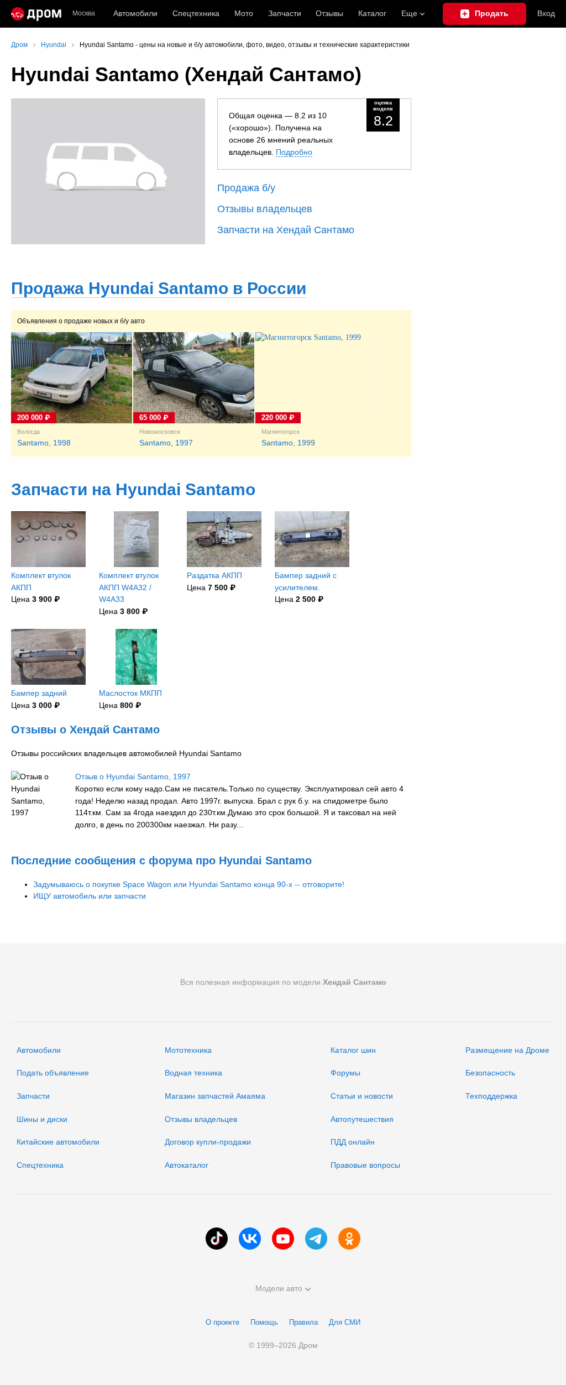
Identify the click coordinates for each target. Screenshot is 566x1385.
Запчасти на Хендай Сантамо (285, 229)
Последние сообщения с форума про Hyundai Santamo (161, 860)
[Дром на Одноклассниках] (349, 1238)
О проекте (222, 1322)
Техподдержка (491, 1096)
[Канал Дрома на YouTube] (283, 1238)
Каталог (372, 13)
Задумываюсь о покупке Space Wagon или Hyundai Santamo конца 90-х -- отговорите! (188, 884)
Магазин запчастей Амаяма (215, 1096)
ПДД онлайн (353, 1141)
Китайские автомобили (58, 1141)
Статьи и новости (362, 1096)
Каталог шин (353, 1050)
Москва (83, 13)
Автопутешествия (362, 1119)
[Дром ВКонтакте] (250, 1238)
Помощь (264, 1322)
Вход (546, 13)
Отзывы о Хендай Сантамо (85, 729)
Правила (303, 1322)
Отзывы (329, 13)
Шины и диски (42, 1119)
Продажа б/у (246, 187)
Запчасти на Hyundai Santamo (133, 489)
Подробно (294, 152)
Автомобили (135, 13)
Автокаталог (186, 1165)
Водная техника (193, 1072)
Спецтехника (40, 1165)
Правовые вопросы (365, 1165)
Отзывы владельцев (264, 208)
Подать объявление (53, 1072)
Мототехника (188, 1050)
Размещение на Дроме (507, 1050)
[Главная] (36, 14)
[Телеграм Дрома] (316, 1238)
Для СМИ (344, 1322)
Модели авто (278, 1288)
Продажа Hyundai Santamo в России (158, 288)
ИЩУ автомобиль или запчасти (89, 895)
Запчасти (284, 13)
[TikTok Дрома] (217, 1238)
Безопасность (490, 1072)
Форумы (345, 1072)
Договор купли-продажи (208, 1141)
